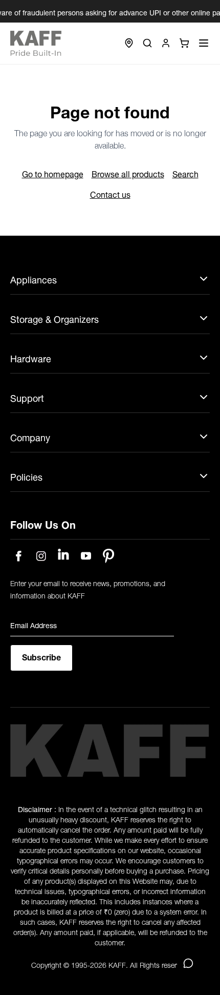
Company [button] (30, 437)
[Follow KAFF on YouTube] (86, 556)
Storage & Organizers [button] (54, 319)
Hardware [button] (30, 358)
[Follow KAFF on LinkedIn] (63, 556)
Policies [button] (26, 477)
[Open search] (147, 43)
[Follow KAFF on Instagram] (41, 556)
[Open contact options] (188, 963)
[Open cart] (184, 43)
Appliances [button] (33, 279)
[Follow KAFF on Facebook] (18, 556)
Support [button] (27, 398)
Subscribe (41, 656)
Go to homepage (52, 173)
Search (185, 173)
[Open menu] (203, 43)
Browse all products (128, 173)
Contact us (110, 194)
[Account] (166, 43)
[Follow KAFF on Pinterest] (108, 556)
